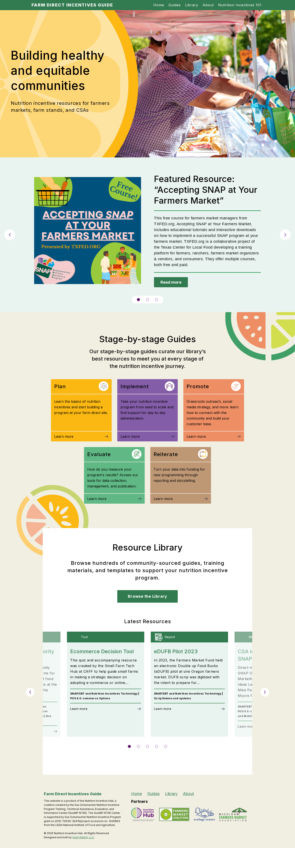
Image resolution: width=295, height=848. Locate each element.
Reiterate (166, 454)
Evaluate (99, 454)
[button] (9, 234)
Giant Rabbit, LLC (83, 837)
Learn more (63, 436)
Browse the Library (147, 596)
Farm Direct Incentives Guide (72, 5)
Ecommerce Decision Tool (102, 651)
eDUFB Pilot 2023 (176, 651)
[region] (147, 234)
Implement (135, 386)
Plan (60, 386)
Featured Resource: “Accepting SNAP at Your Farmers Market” (205, 190)
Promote (198, 386)
